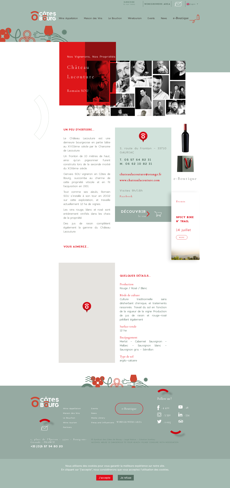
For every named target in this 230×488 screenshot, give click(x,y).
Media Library (98, 418)
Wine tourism (70, 422)
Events (151, 18)
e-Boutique (181, 18)
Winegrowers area (157, 4)
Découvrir (133, 213)
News (164, 18)
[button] (86, 307)
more (181, 237)
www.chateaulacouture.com (140, 180)
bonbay (151, 439)
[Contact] (178, 5)
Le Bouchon (115, 18)
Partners (67, 427)
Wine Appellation (68, 18)
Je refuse (125, 477)
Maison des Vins (93, 18)
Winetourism (135, 18)
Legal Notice (130, 439)
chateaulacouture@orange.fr (141, 174)
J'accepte (104, 477)
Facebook (126, 196)
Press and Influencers (102, 422)
